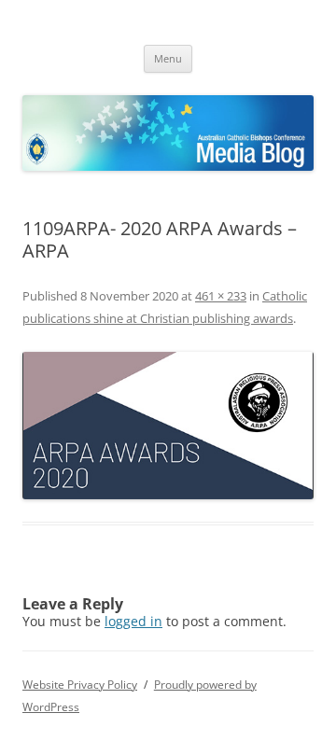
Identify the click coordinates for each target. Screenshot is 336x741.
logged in (133, 621)
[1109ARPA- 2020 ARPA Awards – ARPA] (168, 425)
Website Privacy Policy (79, 684)
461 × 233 (220, 295)
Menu (168, 58)
